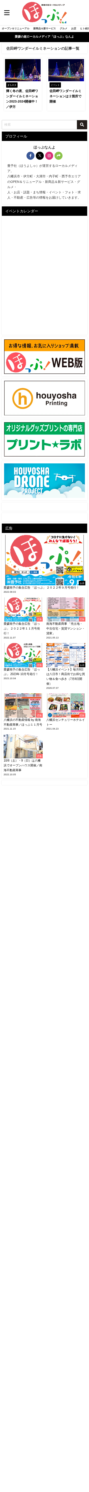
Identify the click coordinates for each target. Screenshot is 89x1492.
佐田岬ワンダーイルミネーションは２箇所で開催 (65, 96)
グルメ (63, 28)
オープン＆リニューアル (15, 28)
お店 (73, 28)
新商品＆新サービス (44, 28)
